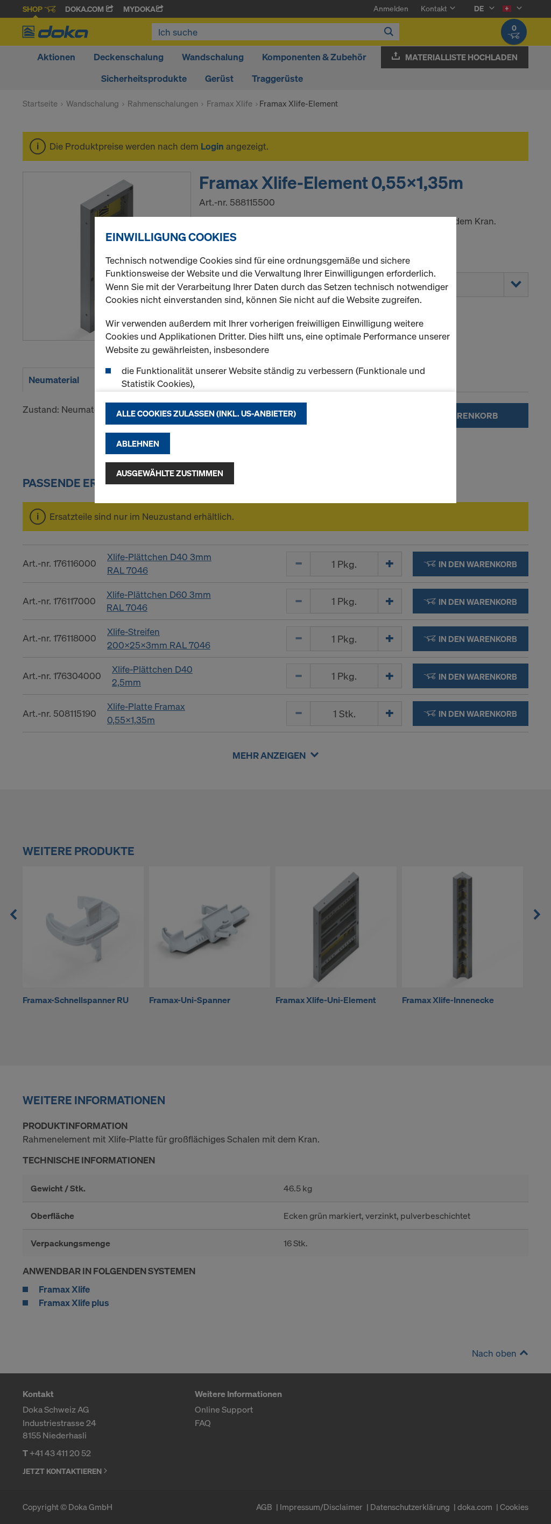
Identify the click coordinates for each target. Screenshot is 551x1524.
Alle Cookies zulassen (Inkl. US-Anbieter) (206, 413)
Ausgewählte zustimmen (169, 473)
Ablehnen (137, 443)
